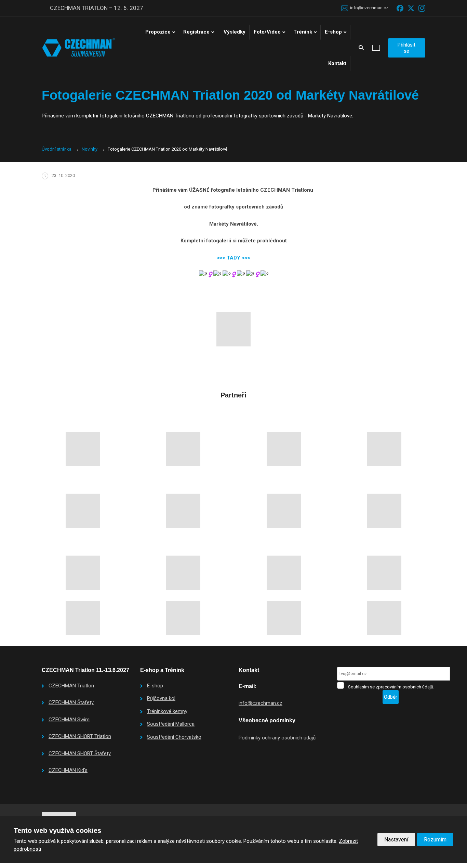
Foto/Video (267, 32)
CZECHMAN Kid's (68, 770)
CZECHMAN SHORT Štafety (80, 753)
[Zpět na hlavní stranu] (78, 47)
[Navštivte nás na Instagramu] (421, 8)
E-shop (333, 32)
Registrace (196, 32)
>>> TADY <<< (233, 258)
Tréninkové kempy (167, 711)
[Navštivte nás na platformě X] (411, 8)
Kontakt (337, 63)
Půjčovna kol (161, 698)
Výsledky (234, 32)
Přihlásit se (406, 48)
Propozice (158, 32)
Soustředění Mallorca (171, 724)
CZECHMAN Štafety (71, 702)
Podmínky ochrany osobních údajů (277, 738)
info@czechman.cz (260, 703)
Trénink (302, 32)
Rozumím (435, 839)
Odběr (390, 697)
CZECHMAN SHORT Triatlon (80, 736)
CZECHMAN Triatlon (71, 686)
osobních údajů (417, 686)
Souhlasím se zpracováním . (391, 686)
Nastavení (396, 839)
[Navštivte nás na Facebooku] (400, 8)
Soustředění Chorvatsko (174, 737)
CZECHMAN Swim (69, 719)
